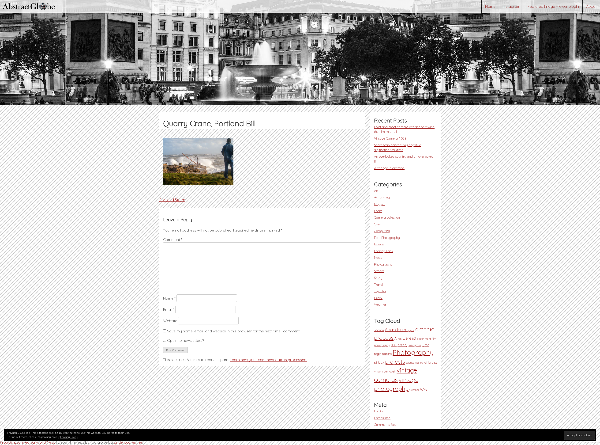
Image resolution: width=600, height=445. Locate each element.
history (403, 345)
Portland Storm (172, 199)
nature (387, 354)
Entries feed (382, 418)
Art (376, 191)
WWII (425, 389)
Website (170, 320)
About (591, 6)
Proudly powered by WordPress (27, 442)
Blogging (380, 204)
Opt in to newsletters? (185, 340)
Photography (383, 264)
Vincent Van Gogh (385, 371)
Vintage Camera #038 (390, 138)
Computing (382, 231)
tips (417, 362)
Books (378, 211)
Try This (380, 291)
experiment (424, 338)
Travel (378, 284)
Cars (377, 224)
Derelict (409, 338)
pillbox (379, 362)
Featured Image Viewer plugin (553, 6)
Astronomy (382, 197)
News (378, 257)
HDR (394, 345)
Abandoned (396, 329)
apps (411, 330)
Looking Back (383, 251)
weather (414, 390)
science (410, 362)
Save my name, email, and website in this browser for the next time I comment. (233, 331)
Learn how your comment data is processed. (268, 359)
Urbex (378, 298)
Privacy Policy (69, 437)
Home (490, 6)
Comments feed (385, 424)
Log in (378, 411)
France (379, 244)
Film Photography (387, 238)
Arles (397, 338)
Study (378, 278)
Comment (172, 239)
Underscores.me (128, 442)
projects (395, 361)
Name (169, 298)
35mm (379, 330)
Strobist (379, 271)
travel (423, 362)
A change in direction (389, 168)
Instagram (511, 6)
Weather (380, 304)
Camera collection (387, 217)
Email (168, 309)
